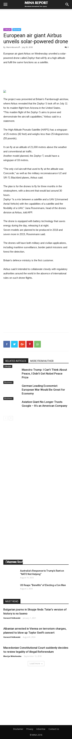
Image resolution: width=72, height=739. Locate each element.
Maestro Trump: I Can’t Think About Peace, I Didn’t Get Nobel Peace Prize (44, 373)
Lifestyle (7, 29)
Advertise (40, 729)
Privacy (29, 729)
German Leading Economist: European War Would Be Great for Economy (43, 389)
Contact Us (54, 729)
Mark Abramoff (13, 566)
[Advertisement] (36, 15)
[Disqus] (36, 467)
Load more (35, 663)
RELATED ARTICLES (15, 361)
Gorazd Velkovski (11, 618)
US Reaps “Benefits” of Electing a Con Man (43, 585)
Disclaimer (18, 729)
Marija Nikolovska (12, 656)
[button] (67, 4)
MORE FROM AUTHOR (42, 361)
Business (16, 29)
